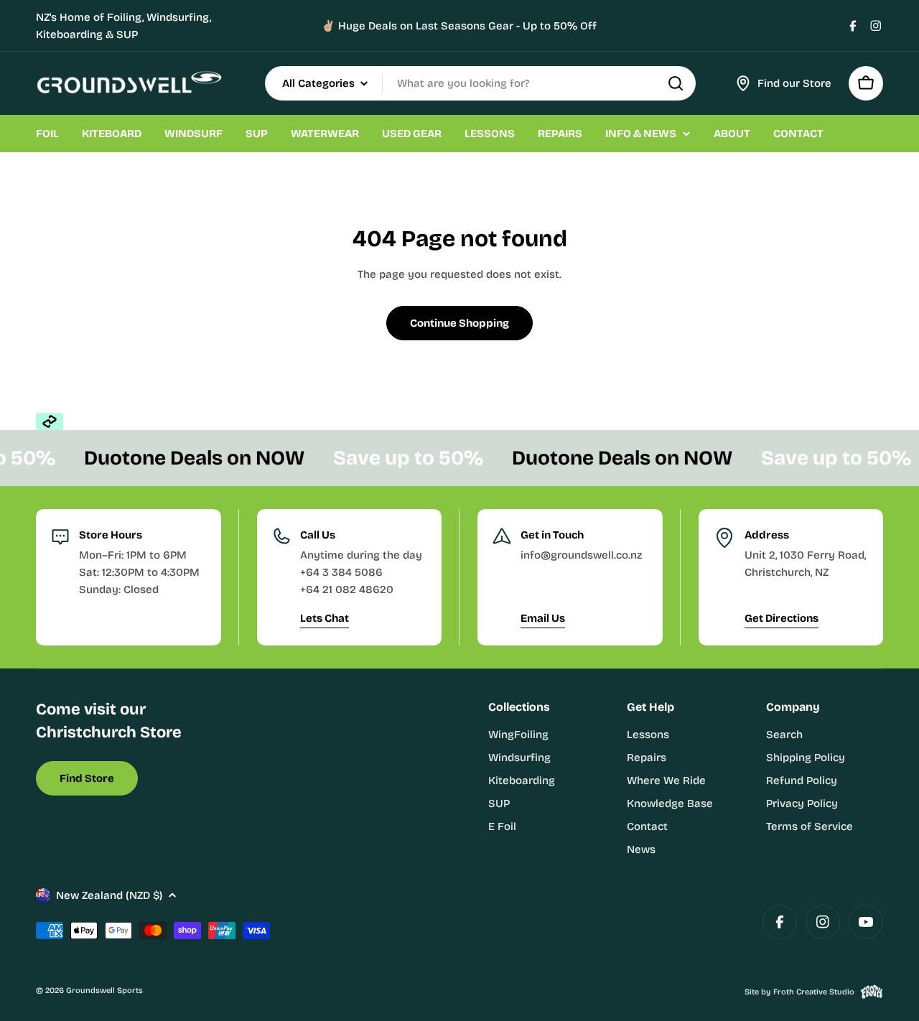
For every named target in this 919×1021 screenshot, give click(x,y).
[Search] (675, 83)
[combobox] (480, 83)
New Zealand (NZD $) (109, 895)
